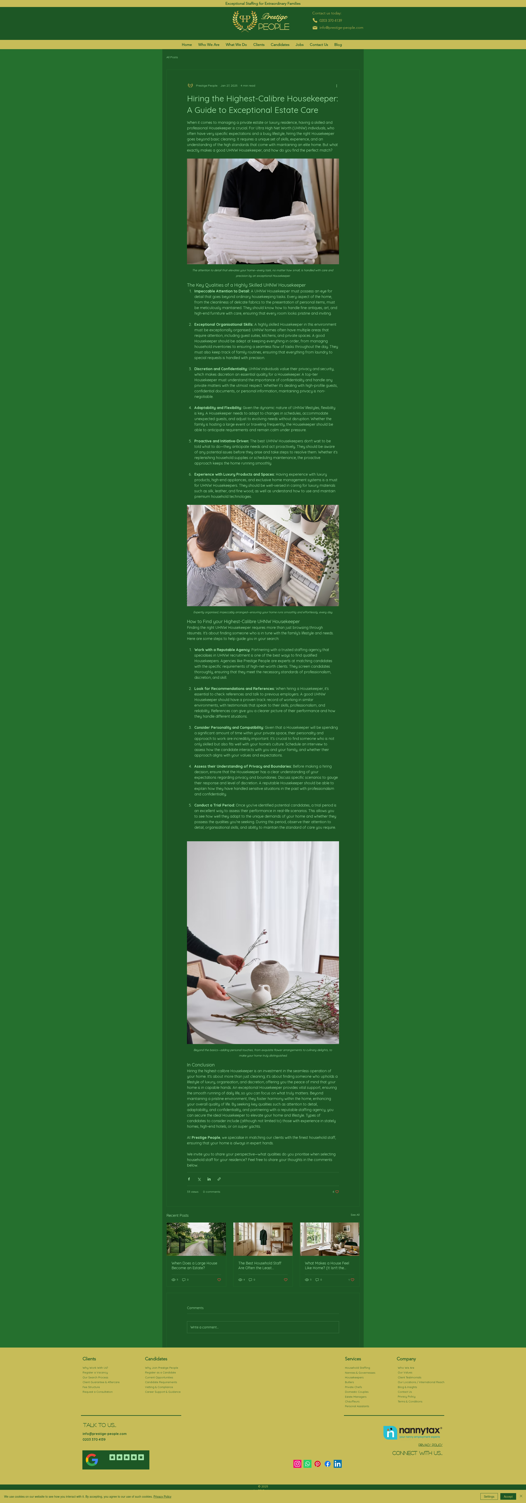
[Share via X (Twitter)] (199, 1179)
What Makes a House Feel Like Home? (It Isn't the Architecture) (327, 1265)
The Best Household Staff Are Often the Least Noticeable (259, 1265)
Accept (508, 1496)
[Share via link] (219, 1179)
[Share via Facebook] (189, 1179)
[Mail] (315, 27)
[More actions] (336, 85)
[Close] (521, 1496)
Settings (489, 1496)
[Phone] (314, 20)
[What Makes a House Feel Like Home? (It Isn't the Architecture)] (329, 1239)
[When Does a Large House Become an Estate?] (196, 1239)
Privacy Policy (162, 1496)
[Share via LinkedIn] (209, 1179)
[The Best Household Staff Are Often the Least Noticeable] (263, 1239)
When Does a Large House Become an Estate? (194, 1265)
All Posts (172, 57)
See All (355, 1215)
